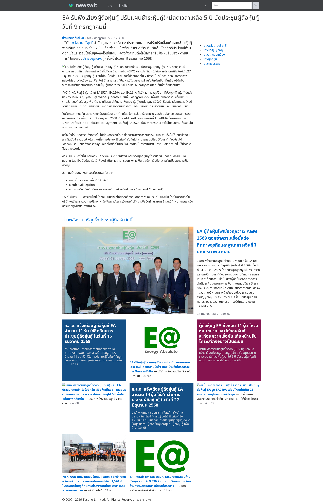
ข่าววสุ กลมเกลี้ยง (214, 54)
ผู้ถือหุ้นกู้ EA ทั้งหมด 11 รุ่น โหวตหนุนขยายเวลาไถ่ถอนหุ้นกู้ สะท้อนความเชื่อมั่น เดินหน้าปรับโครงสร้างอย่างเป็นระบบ (228, 334)
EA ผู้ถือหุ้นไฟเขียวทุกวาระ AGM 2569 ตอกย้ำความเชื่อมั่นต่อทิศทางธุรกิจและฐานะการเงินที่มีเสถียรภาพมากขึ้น (227, 241)
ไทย (109, 5)
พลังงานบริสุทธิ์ (82, 43)
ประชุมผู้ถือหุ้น (92, 58)
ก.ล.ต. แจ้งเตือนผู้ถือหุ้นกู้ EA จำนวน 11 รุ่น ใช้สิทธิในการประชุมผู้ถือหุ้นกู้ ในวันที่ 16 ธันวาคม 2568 (90, 334)
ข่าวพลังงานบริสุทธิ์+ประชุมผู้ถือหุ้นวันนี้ (97, 219)
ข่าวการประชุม (212, 64)
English (124, 5)
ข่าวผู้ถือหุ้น (210, 59)
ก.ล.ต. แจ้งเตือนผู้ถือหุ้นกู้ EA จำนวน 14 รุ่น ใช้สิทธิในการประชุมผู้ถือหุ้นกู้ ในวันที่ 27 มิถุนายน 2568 (157, 397)
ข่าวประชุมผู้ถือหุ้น (214, 50)
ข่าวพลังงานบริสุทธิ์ (215, 45)
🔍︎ (255, 5)
